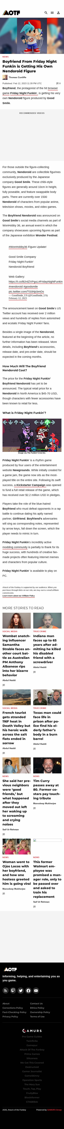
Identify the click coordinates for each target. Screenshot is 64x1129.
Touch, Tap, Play (32, 1088)
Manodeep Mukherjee (44, 803)
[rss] (5, 990)
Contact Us (36, 1003)
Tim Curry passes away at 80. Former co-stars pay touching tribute (46, 789)
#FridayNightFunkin (50, 281)
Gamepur (32, 1045)
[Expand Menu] (52, 13)
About (5, 1003)
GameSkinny (32, 1075)
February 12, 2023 (18, 298)
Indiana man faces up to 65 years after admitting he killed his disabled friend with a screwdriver (47, 649)
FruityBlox (32, 1093)
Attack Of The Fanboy (32, 1049)
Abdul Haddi (9, 680)
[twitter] (20, 990)
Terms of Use (37, 1016)
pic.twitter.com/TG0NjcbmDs (26, 291)
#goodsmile (30, 286)
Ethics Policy (37, 1007)
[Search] (46, 13)
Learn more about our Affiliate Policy (18, 596)
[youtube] (36, 990)
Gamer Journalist (32, 1071)
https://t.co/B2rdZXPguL (23, 281)
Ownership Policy (40, 1012)
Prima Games (32, 1054)
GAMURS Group (54, 1110)
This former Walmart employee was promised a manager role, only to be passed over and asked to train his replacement (47, 879)
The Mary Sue (32, 1084)
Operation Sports (32, 1080)
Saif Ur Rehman (10, 829)
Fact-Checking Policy (14, 1012)
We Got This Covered (32, 1062)
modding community (14, 547)
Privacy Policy (10, 1016)
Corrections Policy (12, 1007)
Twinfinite (32, 1041)
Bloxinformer (32, 1097)
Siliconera (32, 1058)
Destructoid (32, 1067)
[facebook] (28, 990)
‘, (24, 93)
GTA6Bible (32, 1101)
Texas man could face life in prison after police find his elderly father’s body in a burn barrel (47, 726)
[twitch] (13, 990)
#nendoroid (16, 286)
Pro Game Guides (32, 1036)
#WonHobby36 (18, 246)
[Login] (58, 13)
